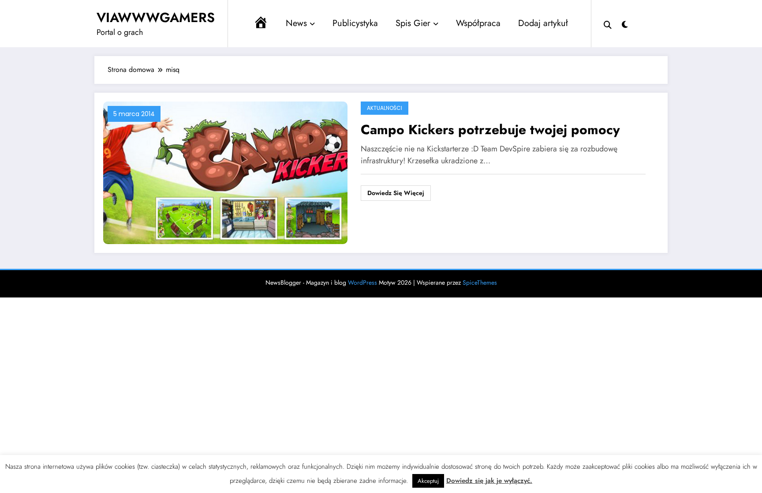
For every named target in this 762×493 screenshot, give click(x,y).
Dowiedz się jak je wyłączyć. (489, 480)
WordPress (362, 282)
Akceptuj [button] (428, 481)
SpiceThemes (480, 282)
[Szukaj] (607, 24)
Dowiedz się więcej (395, 192)
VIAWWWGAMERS (156, 17)
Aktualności (384, 108)
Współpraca (478, 23)
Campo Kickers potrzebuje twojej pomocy (490, 129)
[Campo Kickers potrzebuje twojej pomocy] (225, 172)
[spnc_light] (625, 23)
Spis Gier (413, 23)
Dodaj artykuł (543, 23)
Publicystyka (355, 23)
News (296, 23)
